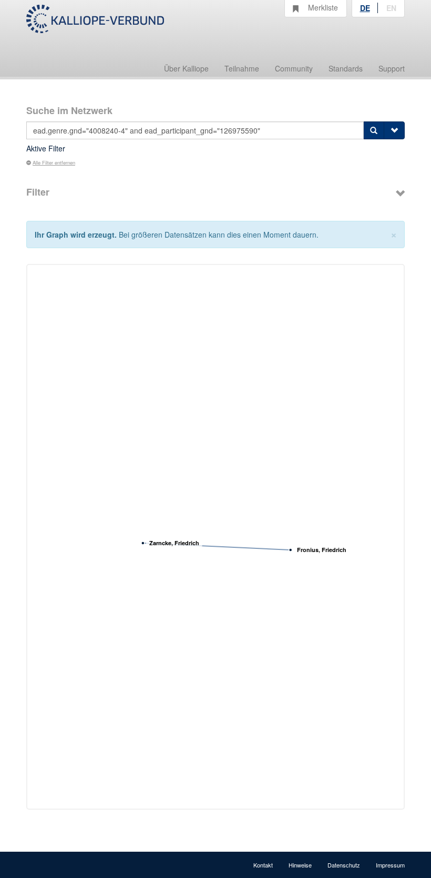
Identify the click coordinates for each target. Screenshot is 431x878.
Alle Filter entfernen (54, 162)
